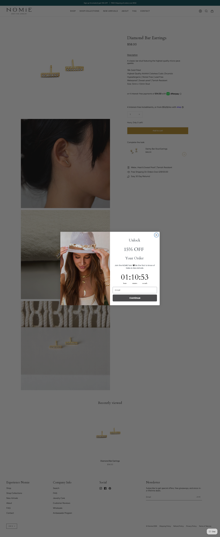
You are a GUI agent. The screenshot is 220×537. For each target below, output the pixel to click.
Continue (134, 298)
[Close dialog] (156, 235)
